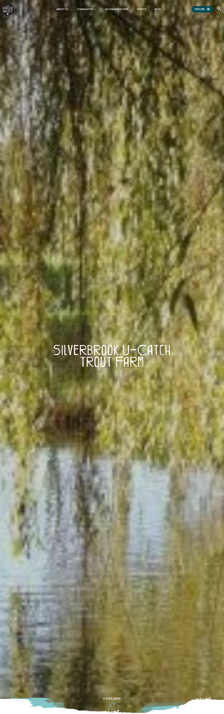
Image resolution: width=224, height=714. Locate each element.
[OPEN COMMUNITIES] (95, 9)
